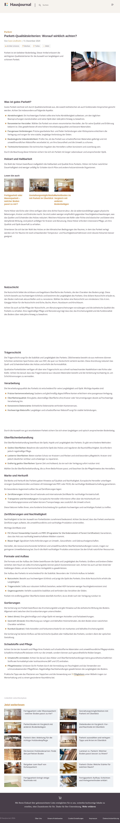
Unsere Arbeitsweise (54, 818)
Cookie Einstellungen (75, 818)
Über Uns (38, 818)
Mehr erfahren (89, 806)
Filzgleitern (79, 674)
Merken (27, 46)
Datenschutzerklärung (111, 818)
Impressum (93, 818)
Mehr (47, 46)
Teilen (37, 46)
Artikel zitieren (13, 46)
